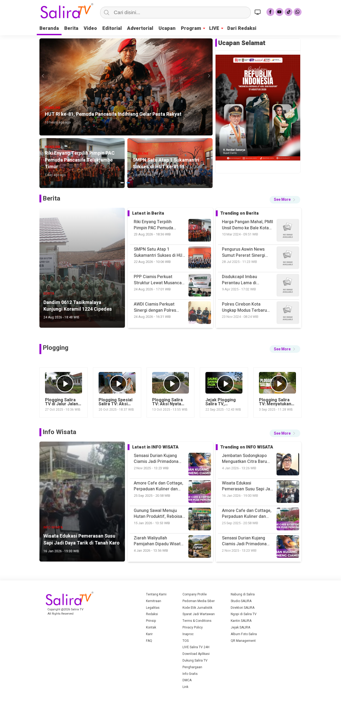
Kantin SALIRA (241, 620)
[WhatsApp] (298, 12)
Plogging (55, 347)
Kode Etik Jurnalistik (197, 607)
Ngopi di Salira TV (244, 614)
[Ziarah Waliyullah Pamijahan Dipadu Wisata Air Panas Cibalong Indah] (288, 520)
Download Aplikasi (196, 653)
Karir (149, 634)
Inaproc (188, 634)
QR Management (243, 640)
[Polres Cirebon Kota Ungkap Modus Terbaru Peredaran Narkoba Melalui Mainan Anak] (288, 258)
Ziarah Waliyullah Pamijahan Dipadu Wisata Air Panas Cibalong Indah (246, 541)
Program (191, 28)
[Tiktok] (289, 12)
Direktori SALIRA (242, 607)
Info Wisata (59, 432)
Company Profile (194, 594)
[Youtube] (279, 12)
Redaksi (152, 614)
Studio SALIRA (241, 601)
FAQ (149, 640)
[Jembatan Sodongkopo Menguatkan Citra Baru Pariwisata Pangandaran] (288, 547)
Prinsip (151, 620)
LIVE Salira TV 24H (195, 647)
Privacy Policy (192, 627)
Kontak (151, 627)
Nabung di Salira (243, 594)
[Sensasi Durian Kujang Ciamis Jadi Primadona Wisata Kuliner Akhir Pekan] (288, 492)
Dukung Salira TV (195, 660)
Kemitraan (153, 601)
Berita (71, 28)
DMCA (187, 680)
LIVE (214, 28)
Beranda (49, 28)
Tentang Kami (156, 594)
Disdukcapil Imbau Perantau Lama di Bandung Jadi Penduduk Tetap (245, 252)
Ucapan (167, 28)
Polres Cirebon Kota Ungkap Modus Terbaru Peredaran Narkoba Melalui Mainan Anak (244, 280)
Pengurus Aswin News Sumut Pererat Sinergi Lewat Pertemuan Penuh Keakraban (246, 225)
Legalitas (153, 607)
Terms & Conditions (197, 620)
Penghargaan (192, 667)
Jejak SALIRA (240, 627)
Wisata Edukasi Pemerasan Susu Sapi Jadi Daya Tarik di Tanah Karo (248, 459)
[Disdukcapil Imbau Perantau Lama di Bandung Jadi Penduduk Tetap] (288, 231)
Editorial (112, 28)
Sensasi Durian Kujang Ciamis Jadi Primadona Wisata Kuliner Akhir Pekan (248, 514)
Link (185, 686)
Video (90, 28)
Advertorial (140, 28)
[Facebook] (270, 12)
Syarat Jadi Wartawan (198, 614)
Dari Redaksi (241, 28)
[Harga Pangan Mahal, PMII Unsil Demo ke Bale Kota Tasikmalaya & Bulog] (288, 313)
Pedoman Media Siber (198, 601)
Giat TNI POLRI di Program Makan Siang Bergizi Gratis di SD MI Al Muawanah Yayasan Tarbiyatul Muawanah (247, 307)
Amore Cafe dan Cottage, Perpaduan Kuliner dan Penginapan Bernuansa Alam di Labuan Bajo (246, 486)
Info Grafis (190, 673)
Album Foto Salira (244, 634)
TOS (185, 640)
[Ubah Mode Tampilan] (258, 12)
